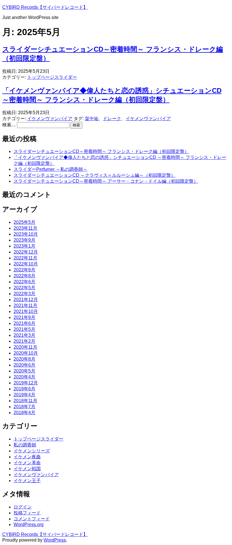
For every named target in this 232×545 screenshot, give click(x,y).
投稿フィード (27, 512)
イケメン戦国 (27, 468)
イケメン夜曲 (27, 456)
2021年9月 (24, 317)
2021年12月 (26, 299)
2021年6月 (24, 323)
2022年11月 (25, 258)
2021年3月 (24, 335)
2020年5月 (24, 371)
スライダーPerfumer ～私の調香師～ (50, 169)
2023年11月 (25, 228)
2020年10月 (26, 353)
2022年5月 (24, 287)
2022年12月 (26, 252)
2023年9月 (24, 240)
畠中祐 (91, 118)
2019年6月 (24, 388)
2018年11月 (25, 400)
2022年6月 (24, 281)
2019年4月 (24, 394)
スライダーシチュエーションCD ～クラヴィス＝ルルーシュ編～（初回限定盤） (94, 175)
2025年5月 (24, 222)
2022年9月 (24, 269)
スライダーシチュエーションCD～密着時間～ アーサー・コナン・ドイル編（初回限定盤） (106, 181)
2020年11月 (25, 347)
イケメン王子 (27, 480)
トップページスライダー (52, 77)
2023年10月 (26, 234)
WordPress (55, 540)
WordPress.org (29, 524)
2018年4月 (24, 412)
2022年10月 (26, 263)
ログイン (23, 506)
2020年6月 (24, 365)
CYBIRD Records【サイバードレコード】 (45, 7)
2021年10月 (26, 311)
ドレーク (112, 118)
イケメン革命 (27, 462)
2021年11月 (25, 305)
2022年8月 (24, 275)
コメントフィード (32, 518)
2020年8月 (24, 359)
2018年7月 (24, 406)
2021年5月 (24, 329)
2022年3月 (24, 293)
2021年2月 (24, 341)
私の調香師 (25, 444)
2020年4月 (24, 376)
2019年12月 (26, 382)
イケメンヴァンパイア (49, 118)
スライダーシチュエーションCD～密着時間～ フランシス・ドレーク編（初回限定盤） (101, 151)
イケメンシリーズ (32, 450)
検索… (9, 124)
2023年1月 (24, 246)
